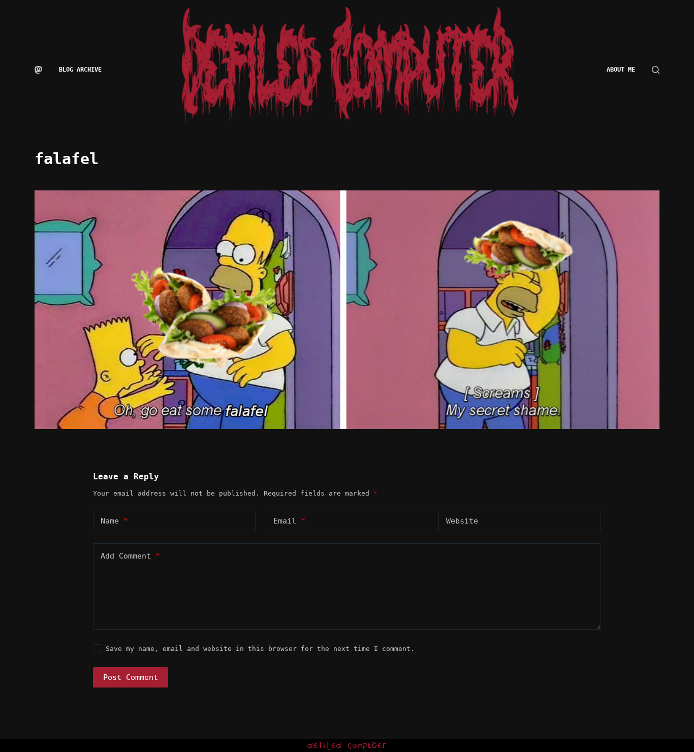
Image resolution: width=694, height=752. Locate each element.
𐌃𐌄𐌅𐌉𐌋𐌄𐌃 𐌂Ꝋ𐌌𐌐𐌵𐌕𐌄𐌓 (347, 745)
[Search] (655, 70)
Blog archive (80, 69)
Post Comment (130, 677)
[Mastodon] (38, 70)
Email (289, 521)
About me (621, 69)
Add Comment (130, 556)
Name (114, 521)
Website (462, 521)
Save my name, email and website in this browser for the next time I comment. (260, 648)
